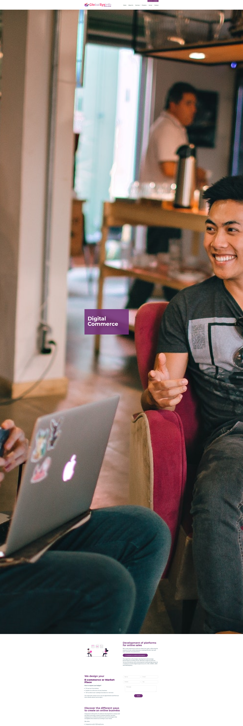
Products (144, 5)
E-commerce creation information (135, 655)
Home (124, 5)
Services (137, 5)
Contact (156, 5)
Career (150, 5)
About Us (130, 5)
